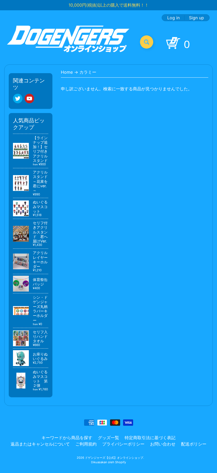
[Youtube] (29, 98)
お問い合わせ (162, 444)
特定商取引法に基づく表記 (150, 437)
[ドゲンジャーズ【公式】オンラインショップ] (68, 42)
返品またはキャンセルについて (40, 444)
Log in (173, 18)
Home (67, 72)
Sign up (196, 18)
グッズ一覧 (108, 437)
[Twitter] (17, 98)
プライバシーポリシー (123, 444)
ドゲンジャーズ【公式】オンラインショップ (114, 458)
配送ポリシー (193, 444)
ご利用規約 (86, 444)
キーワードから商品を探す (67, 437)
